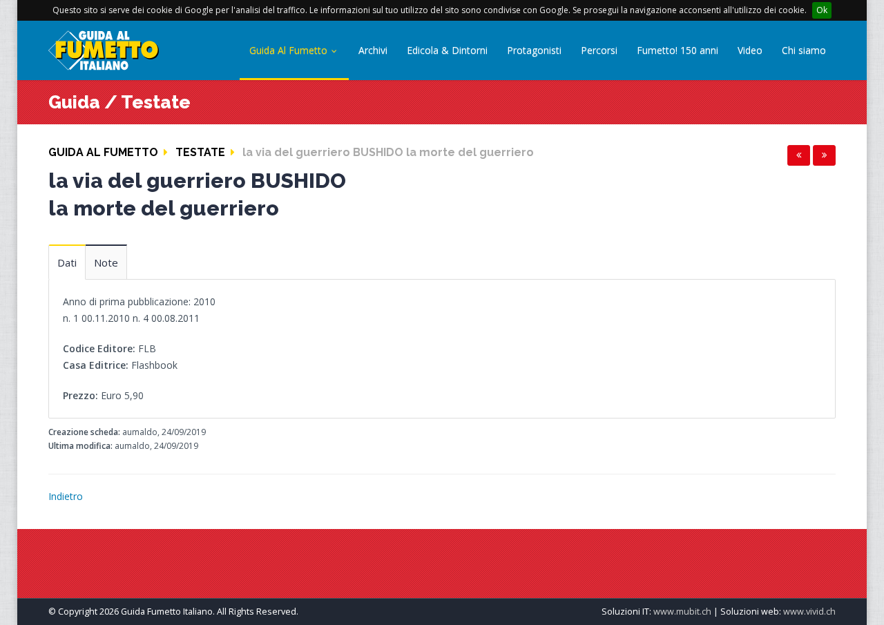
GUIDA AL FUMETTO (103, 152)
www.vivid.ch (809, 611)
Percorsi (599, 50)
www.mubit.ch (682, 611)
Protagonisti (534, 50)
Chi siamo (804, 50)
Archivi (372, 50)
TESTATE (200, 152)
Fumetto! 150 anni (677, 50)
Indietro (65, 496)
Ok (821, 10)
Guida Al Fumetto (289, 50)
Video (750, 50)
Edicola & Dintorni (447, 50)
